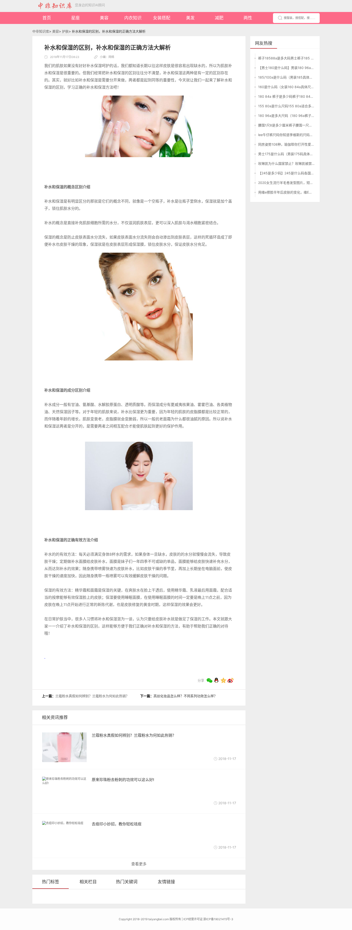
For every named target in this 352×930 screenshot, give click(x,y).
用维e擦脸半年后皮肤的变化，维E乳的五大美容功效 (286, 192)
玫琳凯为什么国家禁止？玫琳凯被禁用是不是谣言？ (286, 163)
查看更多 (139, 864)
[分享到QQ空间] (223, 680)
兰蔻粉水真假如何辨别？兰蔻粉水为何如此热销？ (92, 696)
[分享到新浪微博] (230, 680)
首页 (46, 18)
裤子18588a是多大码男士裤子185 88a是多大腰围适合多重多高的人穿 (286, 58)
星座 (75, 18)
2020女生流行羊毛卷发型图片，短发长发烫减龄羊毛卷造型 (286, 183)
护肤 (65, 31)
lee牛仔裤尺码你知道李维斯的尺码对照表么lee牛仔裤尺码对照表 (286, 135)
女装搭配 (161, 18)
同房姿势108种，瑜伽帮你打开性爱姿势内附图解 (286, 144)
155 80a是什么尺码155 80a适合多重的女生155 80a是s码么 (286, 106)
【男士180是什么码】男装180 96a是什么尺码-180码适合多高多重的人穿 (286, 68)
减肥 (219, 18)
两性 (248, 18)
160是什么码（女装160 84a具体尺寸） (286, 87)
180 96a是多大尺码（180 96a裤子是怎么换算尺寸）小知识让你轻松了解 (286, 116)
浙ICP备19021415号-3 (218, 919)
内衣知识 (133, 18)
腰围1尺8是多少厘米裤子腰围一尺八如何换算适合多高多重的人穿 (286, 125)
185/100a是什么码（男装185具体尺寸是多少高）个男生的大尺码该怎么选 (286, 77)
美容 (104, 18)
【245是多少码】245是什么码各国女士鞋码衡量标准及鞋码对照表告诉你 (286, 173)
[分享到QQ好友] (216, 680)
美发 (190, 18)
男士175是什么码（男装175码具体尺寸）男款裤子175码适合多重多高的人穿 (286, 154)
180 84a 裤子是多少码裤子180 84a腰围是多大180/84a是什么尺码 (286, 96)
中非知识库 (40, 31)
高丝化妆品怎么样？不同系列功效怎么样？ (185, 696)
